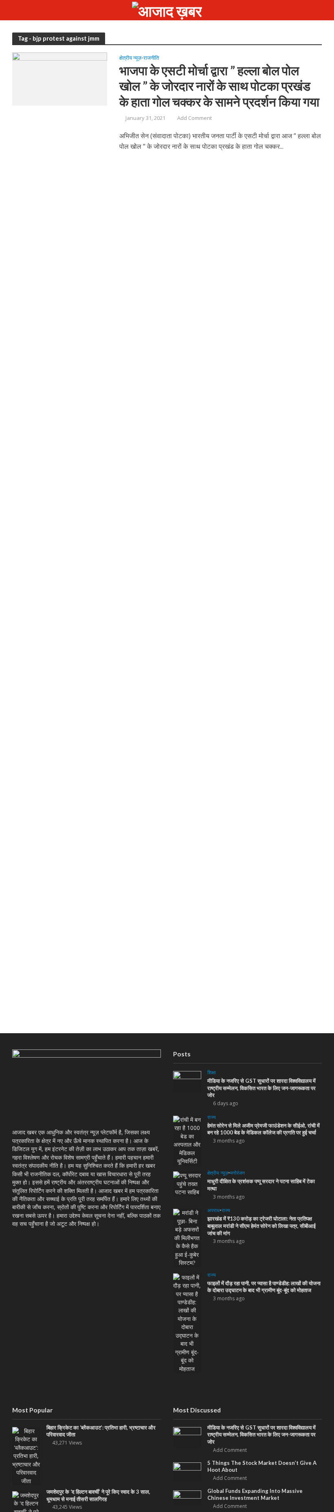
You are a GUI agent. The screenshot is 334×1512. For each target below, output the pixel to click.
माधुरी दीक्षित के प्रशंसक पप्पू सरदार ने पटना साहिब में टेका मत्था (261, 1185)
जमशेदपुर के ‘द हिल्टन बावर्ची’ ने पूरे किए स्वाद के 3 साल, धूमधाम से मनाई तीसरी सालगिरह (98, 1495)
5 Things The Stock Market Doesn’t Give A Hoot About (261, 1466)
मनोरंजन (237, 1173)
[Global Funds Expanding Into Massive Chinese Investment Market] (187, 1497)
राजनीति (151, 58)
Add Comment (194, 118)
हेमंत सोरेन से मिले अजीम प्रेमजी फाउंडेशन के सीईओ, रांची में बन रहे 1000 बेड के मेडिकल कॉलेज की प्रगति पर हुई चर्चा (263, 1129)
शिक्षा (211, 1073)
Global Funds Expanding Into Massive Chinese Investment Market (255, 1494)
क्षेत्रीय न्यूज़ (130, 58)
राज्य (211, 1117)
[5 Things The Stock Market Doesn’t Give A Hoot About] (187, 1471)
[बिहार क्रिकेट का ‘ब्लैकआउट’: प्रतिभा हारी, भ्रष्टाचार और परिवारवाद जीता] (26, 1455)
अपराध (213, 1211)
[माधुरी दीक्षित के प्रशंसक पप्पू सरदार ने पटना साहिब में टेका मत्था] (187, 1183)
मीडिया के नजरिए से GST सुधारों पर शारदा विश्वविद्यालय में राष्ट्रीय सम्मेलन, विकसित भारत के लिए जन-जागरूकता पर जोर (261, 1088)
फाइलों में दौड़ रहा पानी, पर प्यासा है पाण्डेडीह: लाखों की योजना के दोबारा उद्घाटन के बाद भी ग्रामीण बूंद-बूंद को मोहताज (264, 1287)
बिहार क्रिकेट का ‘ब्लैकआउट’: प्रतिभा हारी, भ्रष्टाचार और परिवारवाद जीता (101, 1431)
